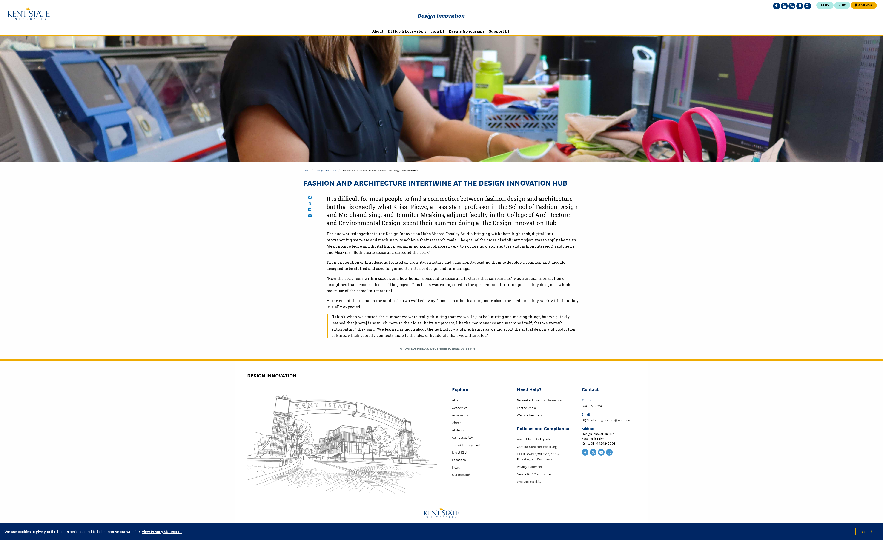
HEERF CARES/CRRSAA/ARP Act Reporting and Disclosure (539, 456)
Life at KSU (459, 452)
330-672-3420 (592, 405)
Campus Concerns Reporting (537, 446)
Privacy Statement (529, 466)
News (456, 467)
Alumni (457, 422)
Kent (306, 170)
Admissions (460, 414)
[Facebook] (585, 451)
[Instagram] (609, 451)
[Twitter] (593, 451)
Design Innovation (440, 15)
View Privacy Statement (162, 531)
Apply (825, 5)
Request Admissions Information (539, 400)
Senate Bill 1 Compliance (534, 474)
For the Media (526, 407)
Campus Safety (462, 437)
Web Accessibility (529, 481)
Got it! (867, 531)
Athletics (458, 429)
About (456, 400)
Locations (459, 459)
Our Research (461, 474)
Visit (842, 5)
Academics (459, 407)
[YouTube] (601, 451)
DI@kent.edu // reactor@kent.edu (606, 419)
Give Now (865, 5)
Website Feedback (529, 414)
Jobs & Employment (466, 444)
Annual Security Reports (533, 439)
